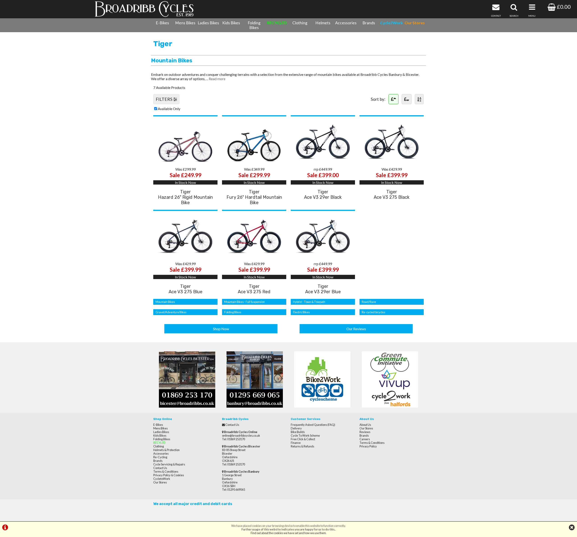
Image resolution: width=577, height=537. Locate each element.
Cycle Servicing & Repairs (169, 464)
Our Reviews (356, 329)
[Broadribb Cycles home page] (144, 9)
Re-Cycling (160, 457)
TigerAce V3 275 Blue (185, 289)
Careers (364, 439)
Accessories (346, 22)
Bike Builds (298, 432)
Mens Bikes (185, 22)
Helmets (322, 22)
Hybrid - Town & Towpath (309, 302)
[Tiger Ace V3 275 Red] (254, 255)
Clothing (299, 22)
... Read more (215, 79)
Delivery (296, 428)
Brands (368, 22)
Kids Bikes (231, 22)
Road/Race (369, 302)
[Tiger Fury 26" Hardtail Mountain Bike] (254, 161)
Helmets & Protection (166, 450)
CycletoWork (161, 479)
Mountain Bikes (165, 302)
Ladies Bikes (208, 22)
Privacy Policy (368, 446)
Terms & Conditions (165, 471)
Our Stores (160, 482)
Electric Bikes (301, 312)
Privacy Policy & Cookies (168, 475)
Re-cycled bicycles (373, 312)
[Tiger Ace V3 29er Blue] (322, 255)
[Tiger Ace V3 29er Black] (322, 161)
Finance (296, 442)
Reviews (364, 432)
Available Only (169, 108)
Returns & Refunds (302, 446)
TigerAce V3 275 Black (392, 194)
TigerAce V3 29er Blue (323, 289)
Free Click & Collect (303, 439)
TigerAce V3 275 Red (254, 289)
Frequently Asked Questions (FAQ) (313, 424)
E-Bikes (162, 22)
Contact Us (160, 468)
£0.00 (563, 6)
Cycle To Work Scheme (305, 435)
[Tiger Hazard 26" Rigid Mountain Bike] (185, 161)
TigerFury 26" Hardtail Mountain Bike (254, 197)
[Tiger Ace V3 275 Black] (391, 161)
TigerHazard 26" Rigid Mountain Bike (185, 197)
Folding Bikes (254, 25)
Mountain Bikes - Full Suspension (244, 302)
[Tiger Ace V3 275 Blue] (185, 255)
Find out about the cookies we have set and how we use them (288, 533)
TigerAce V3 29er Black (323, 194)
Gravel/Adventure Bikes (171, 312)
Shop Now (221, 329)
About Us (365, 424)
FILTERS (164, 99)
